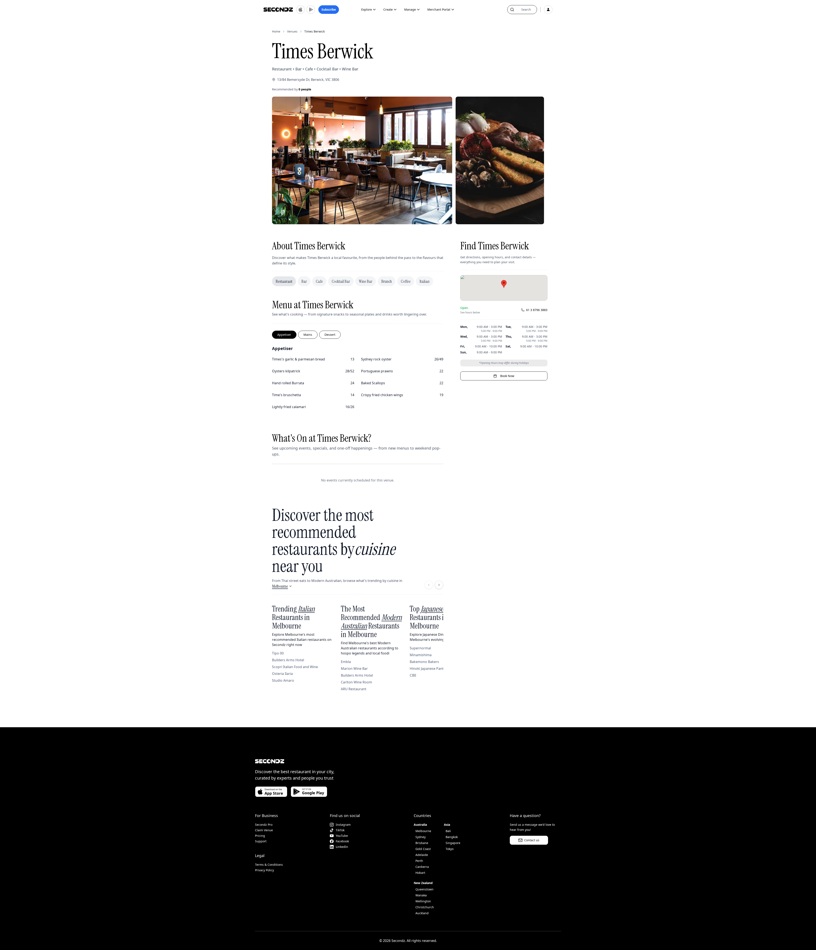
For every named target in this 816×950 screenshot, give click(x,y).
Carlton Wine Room (356, 682)
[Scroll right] (439, 585)
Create (388, 9)
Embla (346, 661)
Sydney (420, 837)
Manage (410, 9)
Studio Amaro (283, 680)
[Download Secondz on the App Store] (300, 9)
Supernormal (420, 648)
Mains (307, 335)
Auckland (422, 913)
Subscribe (329, 9)
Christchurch (424, 907)
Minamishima (421, 655)
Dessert (329, 335)
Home (276, 31)
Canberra (422, 867)
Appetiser (284, 335)
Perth (419, 861)
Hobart (420, 873)
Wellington (423, 901)
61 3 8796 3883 (536, 310)
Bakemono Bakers (424, 661)
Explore (366, 9)
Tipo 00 (278, 653)
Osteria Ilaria (282, 673)
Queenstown (424, 889)
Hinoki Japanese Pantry (428, 668)
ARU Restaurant (353, 689)
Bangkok (452, 837)
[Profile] (548, 9)
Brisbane (421, 843)
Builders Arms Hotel (288, 660)
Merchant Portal (438, 9)
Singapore (453, 843)
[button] (504, 284)
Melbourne (280, 586)
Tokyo (449, 849)
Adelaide (421, 855)
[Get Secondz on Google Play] (310, 9)
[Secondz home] (278, 9)
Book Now (507, 376)
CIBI (413, 675)
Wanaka (421, 895)
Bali (448, 831)
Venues (292, 31)
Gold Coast (423, 849)
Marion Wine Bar (354, 668)
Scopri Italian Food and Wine (295, 666)
